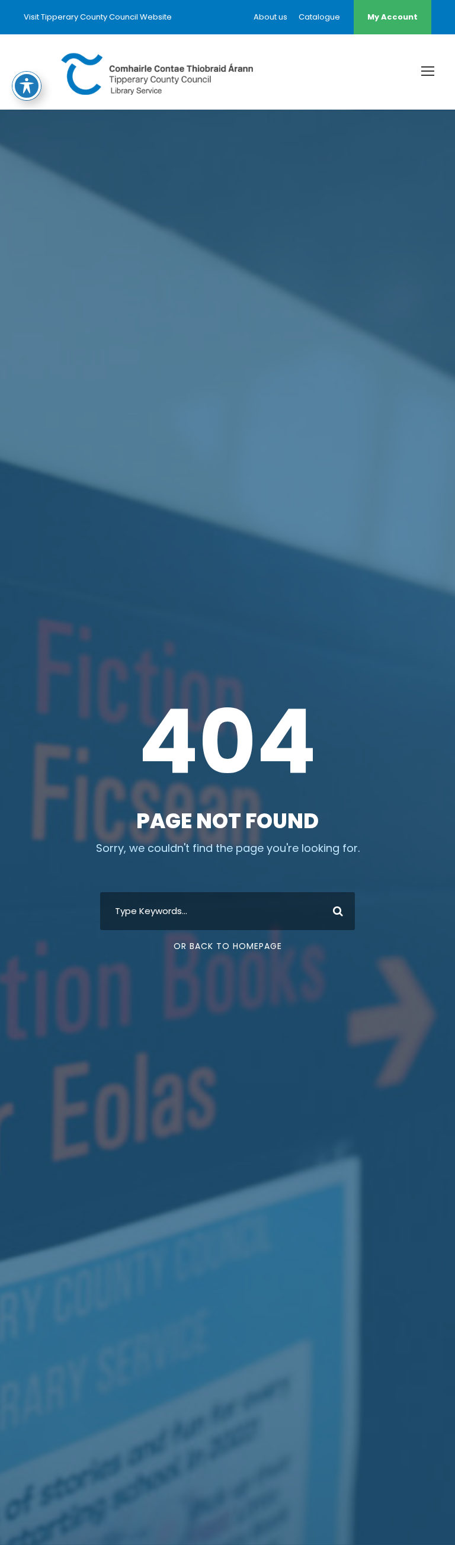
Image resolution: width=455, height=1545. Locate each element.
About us (270, 17)
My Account (392, 17)
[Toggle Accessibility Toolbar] (26, 86)
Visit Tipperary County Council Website (98, 17)
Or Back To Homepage (228, 946)
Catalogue (319, 17)
